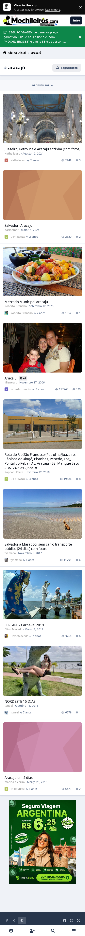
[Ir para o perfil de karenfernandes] (6, 389)
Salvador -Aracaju (18, 225)
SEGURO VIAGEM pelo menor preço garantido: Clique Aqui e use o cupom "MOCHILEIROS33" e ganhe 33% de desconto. (35, 36)
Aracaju (11, 378)
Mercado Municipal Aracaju (26, 302)
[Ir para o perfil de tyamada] (6, 560)
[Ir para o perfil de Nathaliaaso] (6, 160)
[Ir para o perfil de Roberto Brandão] (6, 313)
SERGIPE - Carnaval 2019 (24, 625)
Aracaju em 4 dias (19, 777)
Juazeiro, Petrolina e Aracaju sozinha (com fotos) (42, 149)
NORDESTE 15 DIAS (20, 701)
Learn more (8, 7)
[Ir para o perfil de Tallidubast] (6, 789)
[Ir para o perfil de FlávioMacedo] (6, 636)
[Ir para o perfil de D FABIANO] (6, 237)
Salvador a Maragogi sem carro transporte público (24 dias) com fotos (38, 546)
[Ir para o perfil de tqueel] (6, 712)
